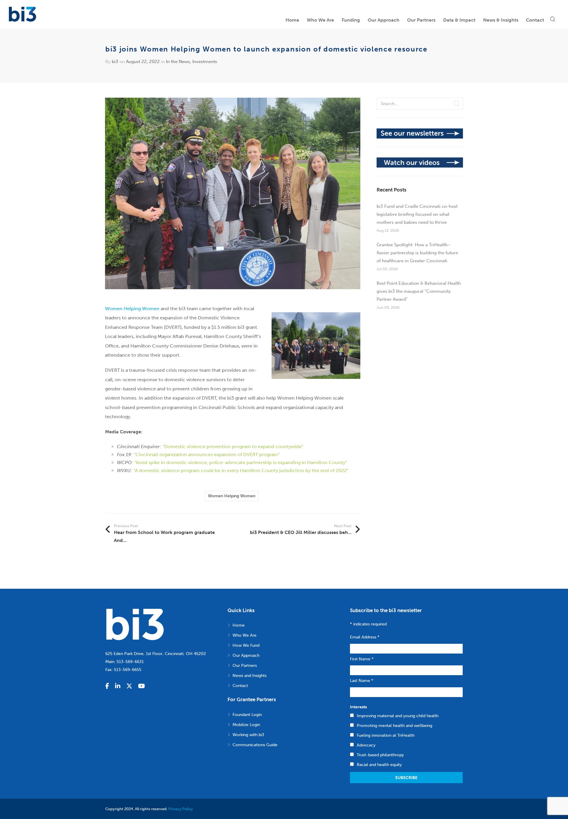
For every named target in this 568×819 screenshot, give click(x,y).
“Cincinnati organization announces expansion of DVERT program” (207, 454)
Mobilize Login (246, 724)
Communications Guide (255, 744)
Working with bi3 (248, 734)
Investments (204, 61)
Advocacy (366, 745)
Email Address (365, 637)
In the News (178, 61)
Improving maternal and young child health (397, 715)
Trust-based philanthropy (380, 754)
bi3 (115, 61)
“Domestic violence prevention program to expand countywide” (233, 446)
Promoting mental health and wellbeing (394, 725)
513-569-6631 (130, 661)
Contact (240, 685)
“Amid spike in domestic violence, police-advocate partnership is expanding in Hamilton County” (240, 462)
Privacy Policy (180, 809)
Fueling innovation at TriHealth (385, 735)
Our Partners (245, 665)
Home (239, 625)
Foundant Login (247, 714)
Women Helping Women (132, 308)
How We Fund (246, 645)
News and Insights (250, 675)
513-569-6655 (127, 669)
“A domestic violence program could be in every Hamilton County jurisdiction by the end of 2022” (240, 470)
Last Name (361, 680)
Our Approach (246, 655)
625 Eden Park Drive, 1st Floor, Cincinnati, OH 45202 (155, 653)
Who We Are (244, 635)
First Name (362, 659)
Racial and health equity (379, 764)
